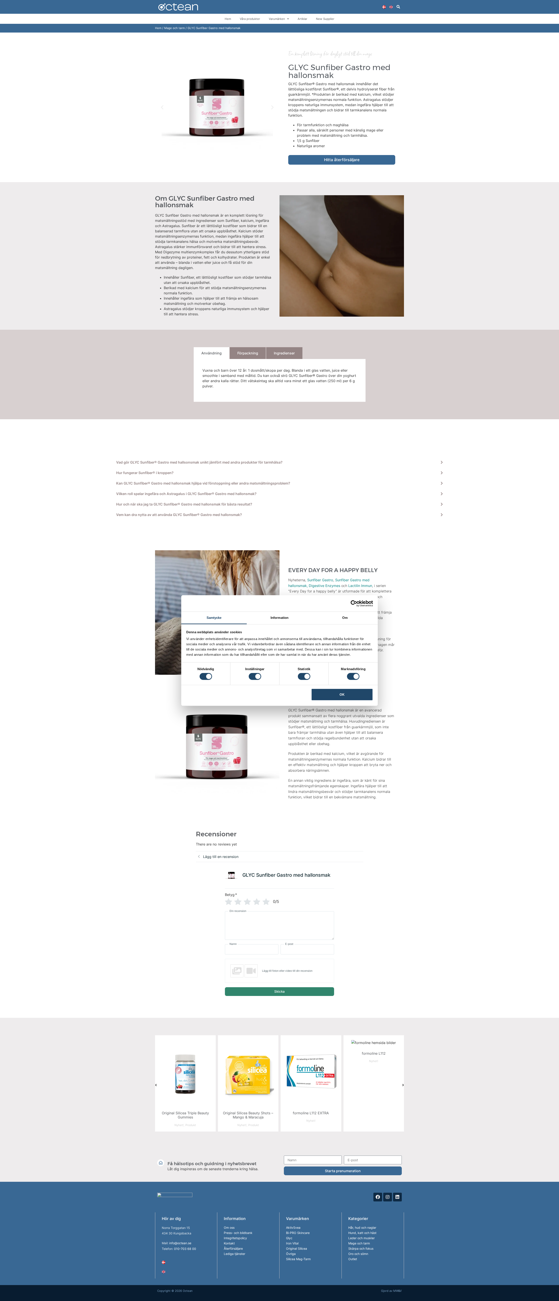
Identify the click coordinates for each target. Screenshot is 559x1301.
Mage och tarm (174, 28)
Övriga (291, 1254)
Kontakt (229, 1243)
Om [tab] (345, 617)
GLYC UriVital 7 (373, 1113)
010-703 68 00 (185, 1249)
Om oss (229, 1227)
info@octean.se (180, 1243)
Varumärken (277, 19)
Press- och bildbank (238, 1233)
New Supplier (325, 19)
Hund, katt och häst (362, 1233)
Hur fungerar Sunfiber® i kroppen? (145, 473)
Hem (228, 19)
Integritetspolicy (235, 1238)
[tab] (211, 353)
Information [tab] (279, 617)
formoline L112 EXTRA (248, 1113)
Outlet (352, 1259)
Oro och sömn (358, 1254)
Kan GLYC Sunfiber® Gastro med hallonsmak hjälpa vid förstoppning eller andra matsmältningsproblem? (203, 483)
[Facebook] (377, 1197)
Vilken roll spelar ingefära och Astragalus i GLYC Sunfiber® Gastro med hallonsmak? (186, 494)
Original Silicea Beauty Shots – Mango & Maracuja (185, 1115)
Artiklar (302, 19)
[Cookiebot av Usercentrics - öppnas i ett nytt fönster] (354, 603)
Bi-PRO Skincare (298, 1233)
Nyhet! (179, 1125)
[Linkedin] (397, 1197)
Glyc (289, 1238)
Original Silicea (296, 1248)
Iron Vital (292, 1243)
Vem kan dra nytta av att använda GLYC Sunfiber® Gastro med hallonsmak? (179, 514)
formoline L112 (311, 1053)
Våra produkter (250, 19)
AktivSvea (293, 1227)
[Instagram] (387, 1197)
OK (342, 694)
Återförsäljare (233, 1248)
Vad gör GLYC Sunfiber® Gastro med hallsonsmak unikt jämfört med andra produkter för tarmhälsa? (199, 462)
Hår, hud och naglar (362, 1227)
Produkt (190, 1125)
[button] (398, 6)
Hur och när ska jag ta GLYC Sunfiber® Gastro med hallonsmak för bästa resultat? (184, 504)
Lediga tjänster (234, 1254)
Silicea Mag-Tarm (298, 1259)
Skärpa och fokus (360, 1248)
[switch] (255, 676)
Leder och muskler (361, 1238)
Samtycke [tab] (214, 617)
